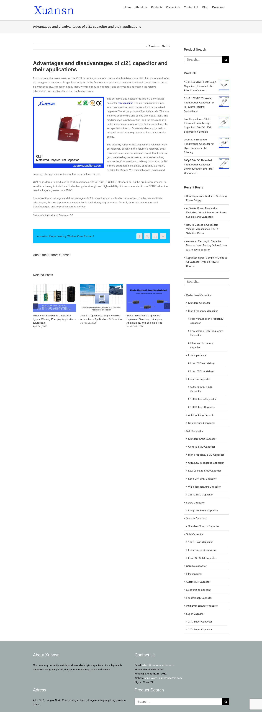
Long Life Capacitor (199, 379)
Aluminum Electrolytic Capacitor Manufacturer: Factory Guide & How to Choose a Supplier (206, 245)
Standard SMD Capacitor (202, 438)
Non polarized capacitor (201, 422)
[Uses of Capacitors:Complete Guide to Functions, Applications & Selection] (54, 285)
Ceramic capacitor (196, 565)
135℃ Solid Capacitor (200, 541)
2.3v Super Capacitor (200, 621)
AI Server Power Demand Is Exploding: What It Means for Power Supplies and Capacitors (206, 212)
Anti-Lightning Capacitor (201, 415)
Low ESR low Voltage (202, 371)
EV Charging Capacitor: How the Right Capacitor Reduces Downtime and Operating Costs (148, 319)
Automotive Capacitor (198, 581)
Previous (154, 46)
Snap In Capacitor (196, 518)
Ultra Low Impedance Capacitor (206, 462)
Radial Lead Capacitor (198, 295)
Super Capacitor (195, 613)
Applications (50, 215)
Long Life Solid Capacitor (202, 550)
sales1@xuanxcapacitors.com (158, 665)
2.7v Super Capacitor (200, 629)
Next (164, 46)
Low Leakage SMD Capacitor (204, 470)
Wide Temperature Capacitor (204, 486)
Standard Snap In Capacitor (204, 526)
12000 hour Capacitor (202, 407)
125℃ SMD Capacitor (200, 494)
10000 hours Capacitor (203, 399)
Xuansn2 (65, 255)
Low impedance (197, 355)
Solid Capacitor (194, 534)
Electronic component (198, 589)
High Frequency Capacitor (203, 310)
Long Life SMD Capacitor (202, 478)
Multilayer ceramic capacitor (202, 605)
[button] (35, 306)
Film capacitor (194, 573)
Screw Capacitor (195, 502)
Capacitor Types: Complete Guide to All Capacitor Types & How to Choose (206, 261)
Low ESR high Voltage (202, 363)
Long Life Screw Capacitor (203, 510)
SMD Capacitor (194, 431)
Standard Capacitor (199, 302)
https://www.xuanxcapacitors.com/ (163, 677)
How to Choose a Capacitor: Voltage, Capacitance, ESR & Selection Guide (202, 229)
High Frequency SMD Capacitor (206, 454)
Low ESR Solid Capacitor (202, 558)
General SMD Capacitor (201, 446)
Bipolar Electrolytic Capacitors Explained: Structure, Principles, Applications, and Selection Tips (97, 319)
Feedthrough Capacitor (199, 597)
